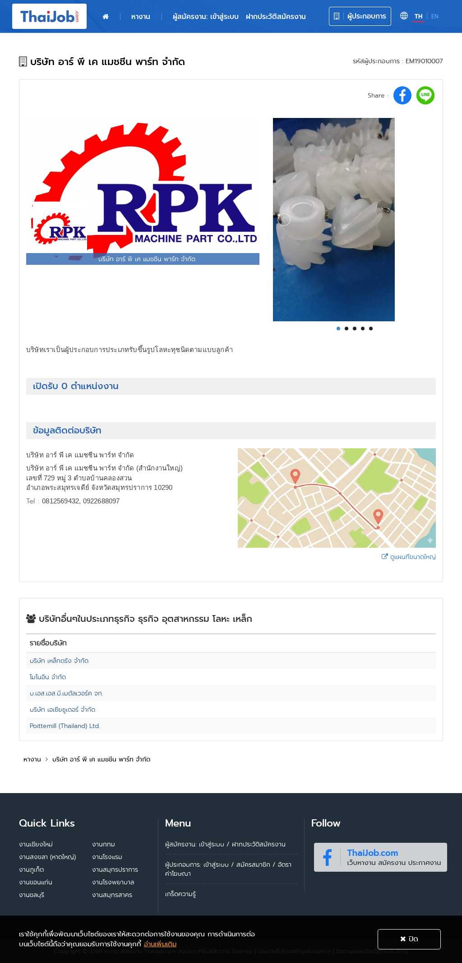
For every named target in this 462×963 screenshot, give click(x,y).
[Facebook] (380, 855)
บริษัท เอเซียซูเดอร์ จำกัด (62, 709)
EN (435, 16)
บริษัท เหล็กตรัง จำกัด (59, 660)
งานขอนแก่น (35, 882)
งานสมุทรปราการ (115, 869)
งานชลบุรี (31, 894)
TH (418, 16)
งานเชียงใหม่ (36, 844)
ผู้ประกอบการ (365, 16)
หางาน (140, 16)
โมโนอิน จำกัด (48, 676)
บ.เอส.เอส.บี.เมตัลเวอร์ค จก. (66, 693)
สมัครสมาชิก (253, 864)
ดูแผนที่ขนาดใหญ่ (412, 556)
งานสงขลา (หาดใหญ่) (47, 856)
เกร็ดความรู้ (180, 893)
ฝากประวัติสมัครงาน (276, 16)
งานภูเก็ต (31, 869)
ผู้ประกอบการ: (183, 864)
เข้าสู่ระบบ (216, 864)
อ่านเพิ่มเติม (160, 944)
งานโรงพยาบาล (113, 882)
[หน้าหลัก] (106, 16)
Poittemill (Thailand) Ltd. (65, 725)
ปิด (412, 939)
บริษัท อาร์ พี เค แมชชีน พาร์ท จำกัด (101, 759)
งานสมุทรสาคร (112, 894)
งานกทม (103, 844)
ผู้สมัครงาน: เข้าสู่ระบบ (206, 16)
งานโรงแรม (107, 856)
